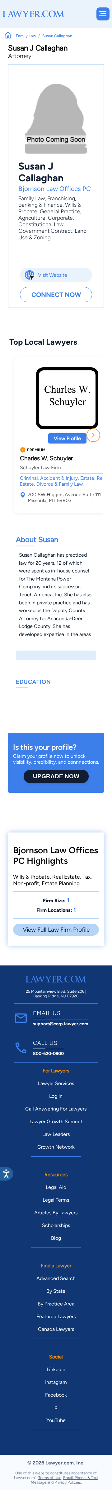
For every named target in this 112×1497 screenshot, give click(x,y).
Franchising (61, 198)
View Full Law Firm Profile (56, 929)
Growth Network (56, 1147)
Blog (56, 1238)
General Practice (60, 211)
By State (55, 1291)
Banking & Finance (40, 204)
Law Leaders (56, 1134)
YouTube (56, 1420)
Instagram (56, 1382)
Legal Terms (56, 1200)
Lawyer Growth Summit (56, 1121)
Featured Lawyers (56, 1316)
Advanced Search (56, 1278)
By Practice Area (56, 1304)
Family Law (31, 198)
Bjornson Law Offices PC (54, 188)
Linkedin (56, 1369)
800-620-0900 (48, 1053)
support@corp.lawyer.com (60, 1024)
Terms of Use (49, 1477)
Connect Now (56, 294)
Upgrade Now (56, 776)
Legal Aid (56, 1187)
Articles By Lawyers (55, 1213)
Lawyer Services (56, 1083)
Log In (56, 1096)
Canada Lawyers (56, 1329)
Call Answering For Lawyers (55, 1109)
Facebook (56, 1395)
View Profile (67, 438)
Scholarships (56, 1225)
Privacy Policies (67, 1482)
